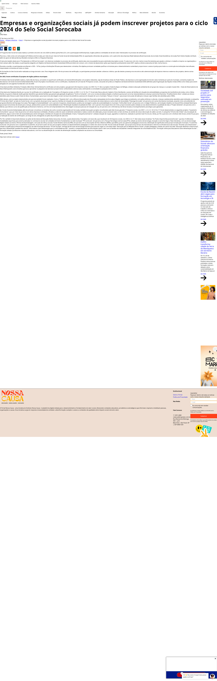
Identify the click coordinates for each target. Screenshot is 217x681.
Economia (162, 12)
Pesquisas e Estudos (37, 12)
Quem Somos (5, 3)
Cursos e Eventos (23, 12)
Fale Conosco (24, 3)
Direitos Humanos (100, 12)
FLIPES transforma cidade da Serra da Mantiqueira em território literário (207, 247)
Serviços (15, 3)
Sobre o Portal (177, 395)
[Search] (2, 8)
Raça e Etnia (78, 12)
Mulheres (68, 12)
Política (134, 12)
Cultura (12, 12)
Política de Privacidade (180, 397)
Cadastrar (208, 68)
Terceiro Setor (57, 12)
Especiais (4, 12)
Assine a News (35, 3)
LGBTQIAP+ (88, 12)
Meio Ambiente (144, 12)
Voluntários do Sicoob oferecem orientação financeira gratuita (208, 145)
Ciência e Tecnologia (123, 12)
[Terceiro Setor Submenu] (62, 12)
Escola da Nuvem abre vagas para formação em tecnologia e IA (208, 195)
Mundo (154, 12)
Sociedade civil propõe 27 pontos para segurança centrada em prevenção (207, 95)
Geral (17, 137)
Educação (111, 12)
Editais (48, 12)
